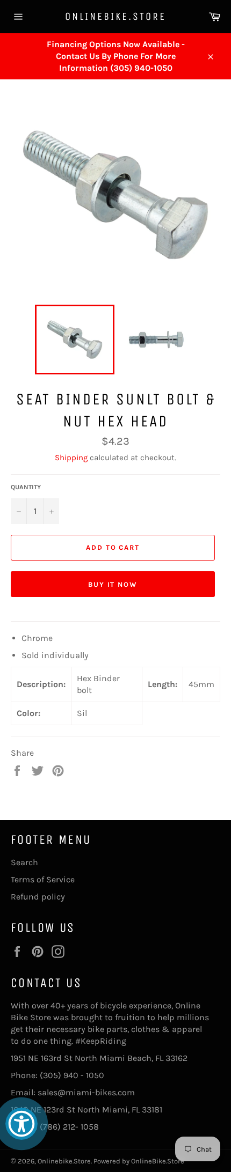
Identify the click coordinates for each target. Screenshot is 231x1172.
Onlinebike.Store (115, 16)
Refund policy (38, 896)
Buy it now (113, 584)
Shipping (71, 457)
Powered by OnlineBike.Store (138, 1161)
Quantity (26, 487)
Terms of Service (43, 879)
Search (24, 862)
